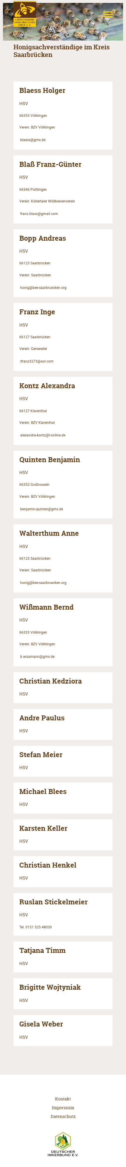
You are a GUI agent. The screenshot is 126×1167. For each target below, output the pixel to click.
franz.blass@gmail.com (39, 213)
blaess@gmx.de (32, 139)
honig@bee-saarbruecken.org (43, 287)
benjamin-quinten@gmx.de (41, 509)
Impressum (63, 1107)
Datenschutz (63, 1116)
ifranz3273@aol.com (37, 361)
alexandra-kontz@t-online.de (42, 435)
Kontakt (63, 1099)
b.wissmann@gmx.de (37, 656)
